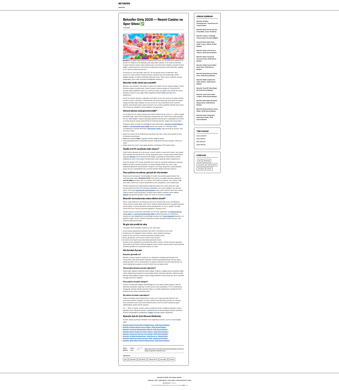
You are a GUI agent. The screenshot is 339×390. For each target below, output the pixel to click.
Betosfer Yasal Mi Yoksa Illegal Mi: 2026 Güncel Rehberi (207, 89)
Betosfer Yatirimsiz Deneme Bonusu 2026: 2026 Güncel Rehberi (145, 338)
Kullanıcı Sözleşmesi (181, 380)
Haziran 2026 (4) (201, 136)
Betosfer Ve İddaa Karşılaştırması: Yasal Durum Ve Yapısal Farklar (207, 23)
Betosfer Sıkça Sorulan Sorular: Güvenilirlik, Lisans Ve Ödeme (207, 31)
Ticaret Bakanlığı (168, 216)
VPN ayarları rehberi (154, 128)
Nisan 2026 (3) (201, 138)
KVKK (169, 195)
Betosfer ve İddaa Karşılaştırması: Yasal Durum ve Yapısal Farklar (145, 336)
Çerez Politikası (171, 380)
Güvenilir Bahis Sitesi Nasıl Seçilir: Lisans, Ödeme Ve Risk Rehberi (207, 44)
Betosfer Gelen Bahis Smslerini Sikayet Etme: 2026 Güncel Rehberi (146, 340)
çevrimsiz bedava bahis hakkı (144, 214)
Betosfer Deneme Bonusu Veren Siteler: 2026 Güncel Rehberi (144, 327)
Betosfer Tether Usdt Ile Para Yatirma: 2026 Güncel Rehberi (207, 51)
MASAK (125, 195)
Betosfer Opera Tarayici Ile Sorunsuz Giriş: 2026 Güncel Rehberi (206, 59)
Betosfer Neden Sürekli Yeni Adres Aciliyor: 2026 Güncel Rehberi (145, 332)
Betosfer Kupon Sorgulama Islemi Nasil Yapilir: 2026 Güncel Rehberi (206, 117)
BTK (163, 93)
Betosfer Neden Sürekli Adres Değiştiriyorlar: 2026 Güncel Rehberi (146, 325)
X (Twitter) (173, 383)
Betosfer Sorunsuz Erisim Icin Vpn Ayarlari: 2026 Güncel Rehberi (145, 334)
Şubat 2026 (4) (201, 144)
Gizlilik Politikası (162, 380)
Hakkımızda (151, 380)
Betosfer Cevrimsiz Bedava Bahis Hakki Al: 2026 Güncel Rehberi (145, 329)
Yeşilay (150, 312)
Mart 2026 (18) (201, 141)
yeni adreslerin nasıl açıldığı (139, 126)
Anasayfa (121, 7)
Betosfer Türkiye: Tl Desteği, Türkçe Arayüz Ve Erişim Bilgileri (207, 37)
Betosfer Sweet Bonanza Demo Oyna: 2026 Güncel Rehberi (207, 74)
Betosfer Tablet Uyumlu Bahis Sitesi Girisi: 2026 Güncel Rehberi (206, 67)
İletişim (189, 380)
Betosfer (124, 3)
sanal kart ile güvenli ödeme (145, 190)
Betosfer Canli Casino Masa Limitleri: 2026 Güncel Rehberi (207, 95)
